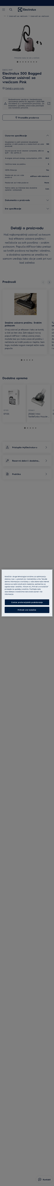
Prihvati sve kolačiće (27, 610)
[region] (27, 593)
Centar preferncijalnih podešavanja (27, 602)
